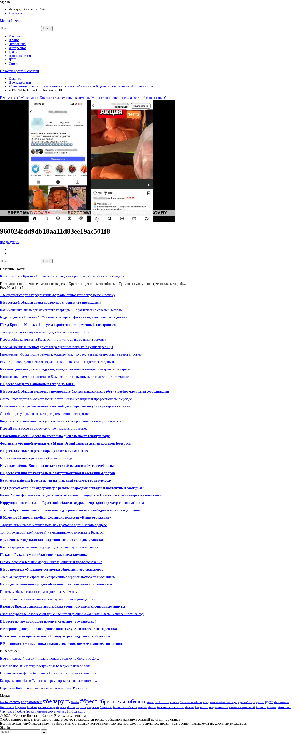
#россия (31, 711)
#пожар (272, 707)
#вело (150, 702)
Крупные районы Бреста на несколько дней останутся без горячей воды (57, 465)
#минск (106, 707)
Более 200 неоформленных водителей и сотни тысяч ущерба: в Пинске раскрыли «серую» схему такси (81, 495)
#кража (61, 707)
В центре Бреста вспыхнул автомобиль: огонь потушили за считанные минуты (62, 606)
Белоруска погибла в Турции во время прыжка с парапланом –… (48, 681)
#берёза (75, 702)
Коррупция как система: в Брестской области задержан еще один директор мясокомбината (72, 503)
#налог (189, 707)
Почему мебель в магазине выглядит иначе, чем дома (39, 592)
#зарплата (7, 707)
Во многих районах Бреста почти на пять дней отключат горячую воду (56, 480)
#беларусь (56, 701)
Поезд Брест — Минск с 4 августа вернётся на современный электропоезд (58, 325)
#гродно (232, 702)
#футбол (71, 711)
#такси (60, 711)
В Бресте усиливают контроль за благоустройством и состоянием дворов (57, 473)
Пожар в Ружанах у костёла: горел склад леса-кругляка (44, 554)
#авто (15, 702)
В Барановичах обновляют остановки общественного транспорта (51, 569)
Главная (15, 36)
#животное (281, 702)
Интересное (17, 48)
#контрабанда (46, 707)
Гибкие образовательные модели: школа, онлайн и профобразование (51, 562)
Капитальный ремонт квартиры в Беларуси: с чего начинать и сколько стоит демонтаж (64, 376)
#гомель (174, 702)
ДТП (12, 60)
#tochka (5, 702)
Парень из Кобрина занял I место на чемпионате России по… (46, 688)
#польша (284, 707)
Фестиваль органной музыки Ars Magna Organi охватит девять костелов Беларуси (65, 443)
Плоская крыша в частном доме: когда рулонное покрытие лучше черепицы (56, 347)
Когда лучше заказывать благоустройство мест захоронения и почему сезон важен (61, 421)
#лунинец (81, 707)
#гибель (162, 702)
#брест (88, 701)
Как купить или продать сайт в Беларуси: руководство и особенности (55, 636)
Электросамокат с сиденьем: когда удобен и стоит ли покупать (46, 332)
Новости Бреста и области (19, 71)
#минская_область (125, 707)
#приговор (7, 711)
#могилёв (142, 707)
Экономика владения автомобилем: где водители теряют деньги (48, 599)
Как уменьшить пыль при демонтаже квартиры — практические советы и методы (61, 310)
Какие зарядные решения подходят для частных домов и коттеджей (50, 547)
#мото (152, 707)
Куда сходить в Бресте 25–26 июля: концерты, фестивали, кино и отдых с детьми (63, 317)
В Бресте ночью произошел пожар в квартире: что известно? (48, 621)
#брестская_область (122, 701)
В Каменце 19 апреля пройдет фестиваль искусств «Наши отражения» (55, 517)
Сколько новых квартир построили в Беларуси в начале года (45, 666)
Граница (15, 52)
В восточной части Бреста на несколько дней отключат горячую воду (55, 436)
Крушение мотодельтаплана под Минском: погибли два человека (51, 540)
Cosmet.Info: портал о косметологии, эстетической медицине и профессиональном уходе (66, 399)
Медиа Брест (9, 20)
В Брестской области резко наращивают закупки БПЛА (44, 451)
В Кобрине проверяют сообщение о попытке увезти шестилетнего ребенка (58, 629)
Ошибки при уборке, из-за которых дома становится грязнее (45, 414)
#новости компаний (242, 707)
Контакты (16, 13)
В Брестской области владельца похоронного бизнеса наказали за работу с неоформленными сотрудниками (84, 391)
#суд (52, 711)
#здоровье (20, 707)
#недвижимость (218, 707)
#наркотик (201, 707)
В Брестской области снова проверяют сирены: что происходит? (51, 302)
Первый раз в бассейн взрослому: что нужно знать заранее (43, 428)
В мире (14, 40)
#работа (20, 711)
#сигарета (42, 711)
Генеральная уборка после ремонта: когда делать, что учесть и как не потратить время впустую (71, 354)
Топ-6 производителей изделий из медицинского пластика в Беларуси (52, 532)
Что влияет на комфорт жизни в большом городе (36, 458)
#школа (81, 711)
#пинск (261, 707)
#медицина (93, 707)
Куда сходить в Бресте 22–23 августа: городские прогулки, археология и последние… (64, 276)
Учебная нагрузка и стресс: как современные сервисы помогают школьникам (57, 577)
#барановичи (31, 702)
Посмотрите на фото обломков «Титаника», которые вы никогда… (49, 673)
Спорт (13, 63)
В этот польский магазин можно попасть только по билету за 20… (49, 658)
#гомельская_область (191, 702)
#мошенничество (170, 707)
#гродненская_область (215, 702)
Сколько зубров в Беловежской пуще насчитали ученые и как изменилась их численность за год (72, 614)
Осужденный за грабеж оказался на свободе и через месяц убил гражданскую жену (65, 406)
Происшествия (20, 56)
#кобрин (32, 707)
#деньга (260, 702)
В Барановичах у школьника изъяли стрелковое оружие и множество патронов (62, 643)
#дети (269, 702)
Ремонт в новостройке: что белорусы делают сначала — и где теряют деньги (57, 362)
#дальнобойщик (246, 702)
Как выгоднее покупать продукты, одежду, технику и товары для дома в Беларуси (65, 369)
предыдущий (9, 242)
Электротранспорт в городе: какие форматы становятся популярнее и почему (57, 295)
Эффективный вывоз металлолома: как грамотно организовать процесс (53, 525)
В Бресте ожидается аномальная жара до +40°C (37, 384)
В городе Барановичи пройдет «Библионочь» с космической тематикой (56, 584)
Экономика (17, 44)
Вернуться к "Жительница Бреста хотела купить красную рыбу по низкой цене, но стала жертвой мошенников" (83, 97)
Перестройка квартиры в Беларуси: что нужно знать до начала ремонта (53, 339)
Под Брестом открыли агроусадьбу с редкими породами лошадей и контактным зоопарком (72, 488)
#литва (71, 707)
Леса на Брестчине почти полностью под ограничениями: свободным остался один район (70, 510)
